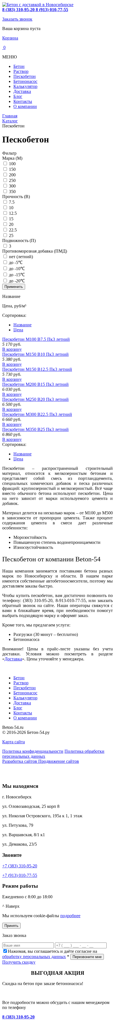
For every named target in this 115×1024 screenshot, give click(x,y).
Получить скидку (18, 962)
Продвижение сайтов (58, 761)
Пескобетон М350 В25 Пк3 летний (35, 429)
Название (22, 324)
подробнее (70, 915)
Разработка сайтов (20, 761)
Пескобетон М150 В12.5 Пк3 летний (37, 369)
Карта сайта (13, 741)
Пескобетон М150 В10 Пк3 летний (35, 354)
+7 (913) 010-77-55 (19, 875)
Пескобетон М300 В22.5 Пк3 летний (37, 414)
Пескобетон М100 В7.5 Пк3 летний (36, 339)
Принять (11, 926)
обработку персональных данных (34, 956)
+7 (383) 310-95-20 (19, 865)
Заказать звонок (17, 19)
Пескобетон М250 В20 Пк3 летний (35, 399)
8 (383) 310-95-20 (18, 1017)
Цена (18, 329)
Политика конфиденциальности (32, 751)
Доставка (13, 659)
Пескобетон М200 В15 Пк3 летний (35, 384)
